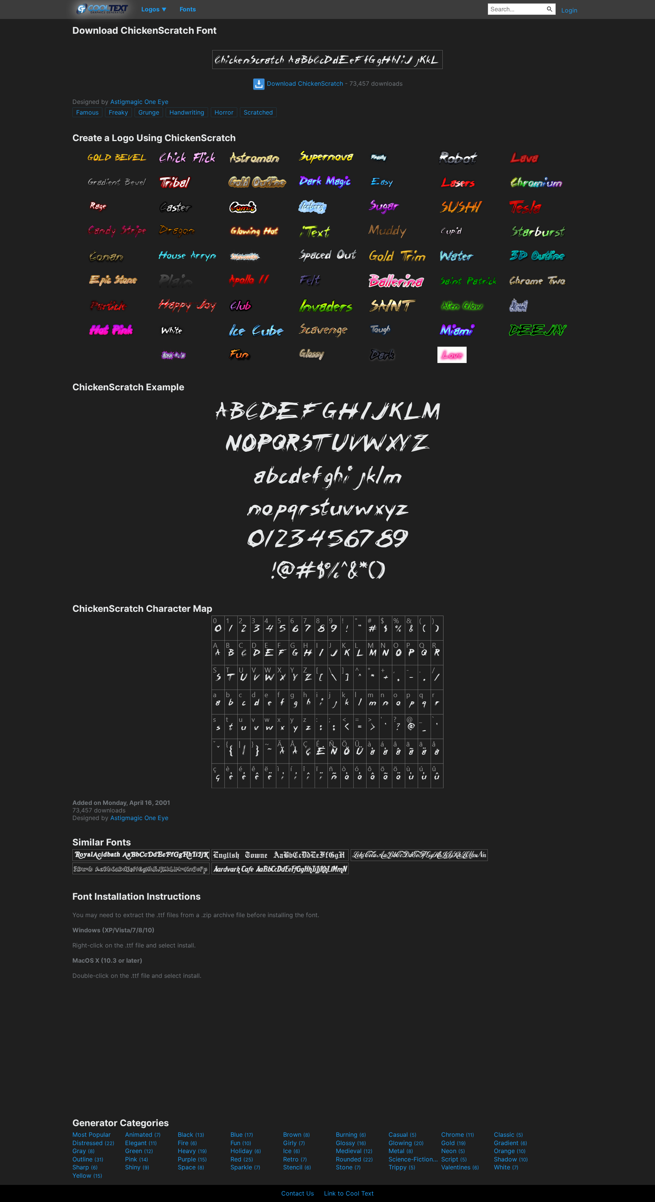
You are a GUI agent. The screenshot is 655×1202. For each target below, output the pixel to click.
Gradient (510, 1143)
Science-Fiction (414, 1159)
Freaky (118, 112)
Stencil (297, 1167)
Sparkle (245, 1167)
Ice (291, 1151)
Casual (403, 1134)
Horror (224, 112)
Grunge (148, 112)
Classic (508, 1134)
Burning (351, 1134)
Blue (241, 1134)
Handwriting (186, 112)
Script (454, 1159)
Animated (143, 1134)
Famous (87, 112)
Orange (510, 1151)
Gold (453, 1143)
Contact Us (297, 1193)
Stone (348, 1167)
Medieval (354, 1151)
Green (139, 1151)
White (506, 1167)
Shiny (137, 1167)
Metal (401, 1151)
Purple (192, 1159)
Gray (83, 1151)
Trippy (402, 1167)
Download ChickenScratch (304, 83)
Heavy (192, 1151)
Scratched (258, 112)
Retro (295, 1159)
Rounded (354, 1159)
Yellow (87, 1175)
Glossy (351, 1143)
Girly (294, 1143)
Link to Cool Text (349, 1193)
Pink (136, 1159)
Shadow (511, 1159)
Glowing (406, 1143)
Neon (453, 1151)
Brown (296, 1134)
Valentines (460, 1167)
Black (191, 1134)
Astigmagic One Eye (139, 101)
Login (569, 10)
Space (191, 1167)
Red (241, 1159)
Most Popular (91, 1134)
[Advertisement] (36, 138)
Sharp (85, 1167)
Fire (187, 1143)
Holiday (245, 1151)
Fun (240, 1143)
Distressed (93, 1143)
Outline (87, 1159)
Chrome (457, 1134)
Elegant (141, 1143)
